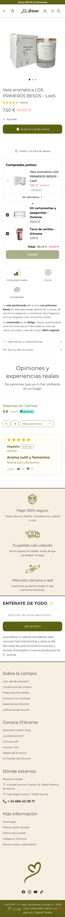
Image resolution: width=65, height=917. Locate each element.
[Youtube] (35, 892)
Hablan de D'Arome (14, 752)
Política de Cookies (14, 833)
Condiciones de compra (17, 687)
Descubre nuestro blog (17, 730)
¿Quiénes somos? (13, 735)
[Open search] (6, 424)
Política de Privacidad (16, 827)
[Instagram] (29, 892)
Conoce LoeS (11, 741)
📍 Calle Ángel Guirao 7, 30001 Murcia (25, 794)
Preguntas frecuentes (16, 692)
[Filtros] (15, 424)
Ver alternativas (30, 197)
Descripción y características (25, 341)
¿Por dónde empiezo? (16, 681)
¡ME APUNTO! (32, 626)
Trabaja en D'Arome (15, 838)
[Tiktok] (42, 892)
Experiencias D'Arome (16, 704)
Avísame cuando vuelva (34, 129)
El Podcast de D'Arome (17, 758)
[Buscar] (12, 11)
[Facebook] (23, 892)
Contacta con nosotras (16, 698)
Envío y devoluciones (20, 349)
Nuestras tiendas (13, 779)
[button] (52, 11)
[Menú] (4, 11)
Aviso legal (9, 821)
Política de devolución (16, 709)
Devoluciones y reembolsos (19, 844)
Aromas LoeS (11, 747)
